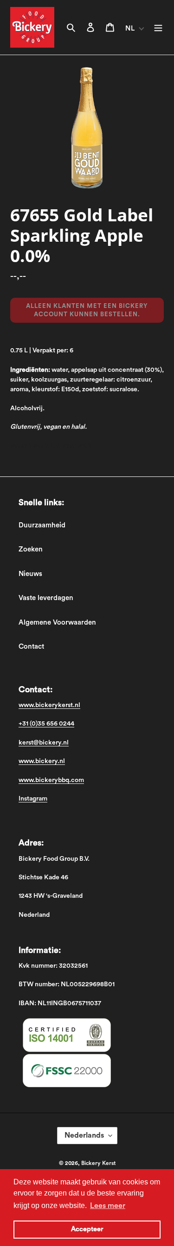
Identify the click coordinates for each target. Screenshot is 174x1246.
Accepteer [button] (87, 1229)
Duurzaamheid (42, 525)
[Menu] (158, 28)
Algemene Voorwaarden (57, 622)
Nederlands (84, 1135)
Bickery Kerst (98, 1163)
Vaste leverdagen (46, 598)
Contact (31, 646)
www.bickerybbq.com (51, 780)
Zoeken (31, 549)
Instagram (33, 798)
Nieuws (30, 573)
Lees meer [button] (107, 1205)
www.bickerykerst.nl (49, 705)
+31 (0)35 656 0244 (46, 723)
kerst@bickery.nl (44, 742)
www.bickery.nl (42, 761)
